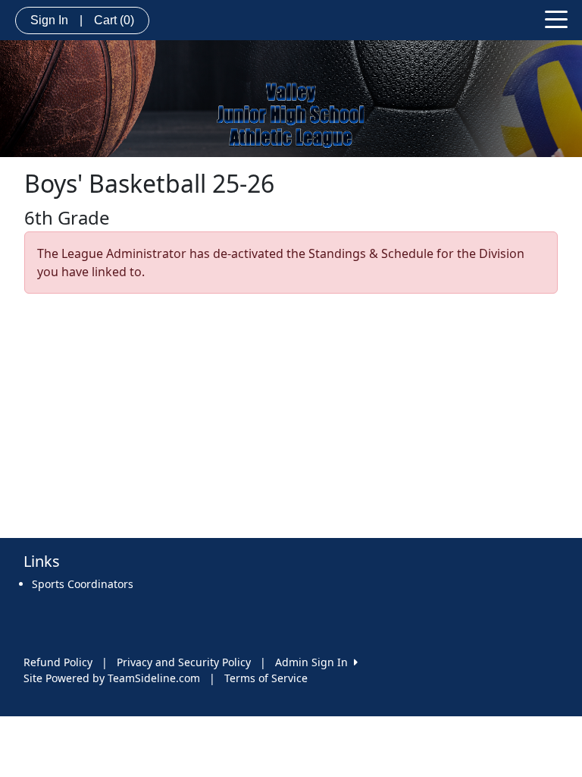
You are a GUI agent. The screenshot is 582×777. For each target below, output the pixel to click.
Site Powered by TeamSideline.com (111, 678)
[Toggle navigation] (556, 18)
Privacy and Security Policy (184, 662)
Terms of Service (266, 678)
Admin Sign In (314, 662)
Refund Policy (57, 662)
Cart (114, 20)
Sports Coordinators (82, 584)
